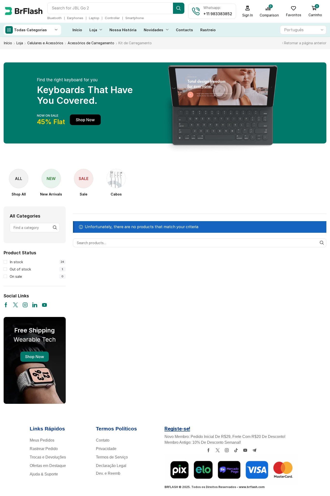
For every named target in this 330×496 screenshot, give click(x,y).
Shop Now (34, 356)
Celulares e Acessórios (45, 43)
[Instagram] (25, 304)
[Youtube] (44, 304)
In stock (37, 262)
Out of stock (36, 269)
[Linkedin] (34, 304)
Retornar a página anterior (305, 43)
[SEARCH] (321, 242)
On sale (36, 276)
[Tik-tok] (236, 450)
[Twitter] (15, 304)
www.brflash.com (252, 487)
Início (8, 43)
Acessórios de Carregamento (91, 43)
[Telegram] (254, 450)
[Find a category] (54, 227)
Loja (19, 43)
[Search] (178, 8)
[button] (248, 11)
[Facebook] (6, 304)
